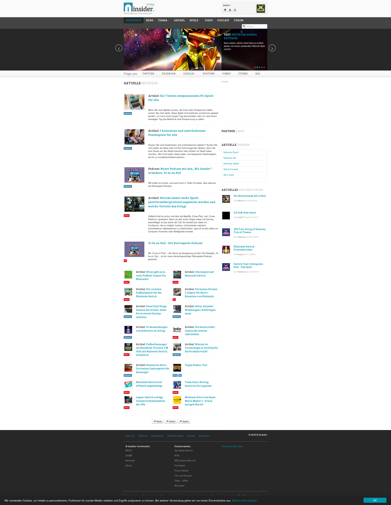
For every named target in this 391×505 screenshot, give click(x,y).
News (149, 20)
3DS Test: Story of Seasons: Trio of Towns (250, 230)
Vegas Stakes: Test (196, 365)
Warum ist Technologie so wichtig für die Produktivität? (201, 347)
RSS (257, 73)
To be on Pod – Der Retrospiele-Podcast (175, 243)
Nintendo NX (229, 157)
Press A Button (181, 470)
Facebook (168, 73)
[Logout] (235, 10)
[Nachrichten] (225, 10)
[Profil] (230, 10)
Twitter (148, 73)
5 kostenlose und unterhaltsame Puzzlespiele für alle (177, 133)
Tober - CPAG (181, 480)
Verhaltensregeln (175, 435)
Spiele (185, 421)
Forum (238, 20)
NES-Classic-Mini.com (185, 460)
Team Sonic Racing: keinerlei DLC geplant (198, 383)
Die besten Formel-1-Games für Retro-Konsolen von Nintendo (201, 292)
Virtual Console (230, 169)
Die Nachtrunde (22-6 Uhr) (250, 196)
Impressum (204, 435)
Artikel (179, 20)
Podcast (223, 20)
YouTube (209, 73)
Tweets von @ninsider (232, 446)
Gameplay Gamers (183, 450)
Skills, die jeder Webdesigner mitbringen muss (200, 309)
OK (375, 500)
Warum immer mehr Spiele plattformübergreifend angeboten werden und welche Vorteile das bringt (181, 202)
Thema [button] (163, 20)
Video (209, 20)
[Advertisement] (244, 102)
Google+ (189, 73)
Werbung (142, 435)
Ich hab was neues (245, 212)
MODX (129, 450)
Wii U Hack (228, 174)
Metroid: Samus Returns (240, 36)
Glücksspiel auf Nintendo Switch (199, 273)
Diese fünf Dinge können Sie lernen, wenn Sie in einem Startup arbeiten (151, 311)
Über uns (130, 435)
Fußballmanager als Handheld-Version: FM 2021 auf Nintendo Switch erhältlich (152, 349)
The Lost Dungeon (183, 475)
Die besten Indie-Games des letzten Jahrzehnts (200, 330)
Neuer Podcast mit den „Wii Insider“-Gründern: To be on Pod (180, 171)
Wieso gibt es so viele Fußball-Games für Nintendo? (151, 275)
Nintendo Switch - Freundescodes (245, 248)
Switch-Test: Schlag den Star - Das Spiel (248, 265)
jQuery (129, 465)
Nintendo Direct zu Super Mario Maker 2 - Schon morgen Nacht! (200, 400)
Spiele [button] (194, 20)
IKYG (176, 455)
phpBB (129, 455)
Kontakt (191, 435)
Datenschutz (157, 435)
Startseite (133, 20)
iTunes (243, 73)
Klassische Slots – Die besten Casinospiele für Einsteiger (153, 368)
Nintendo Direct (230, 152)
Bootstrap (130, 460)
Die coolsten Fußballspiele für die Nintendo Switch (149, 292)
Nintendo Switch (231, 163)
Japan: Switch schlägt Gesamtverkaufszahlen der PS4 (150, 400)
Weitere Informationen (244, 500)
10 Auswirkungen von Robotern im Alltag (152, 328)
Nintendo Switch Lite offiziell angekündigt (149, 383)
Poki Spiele (179, 465)
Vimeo (226, 73)
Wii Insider (179, 485)
